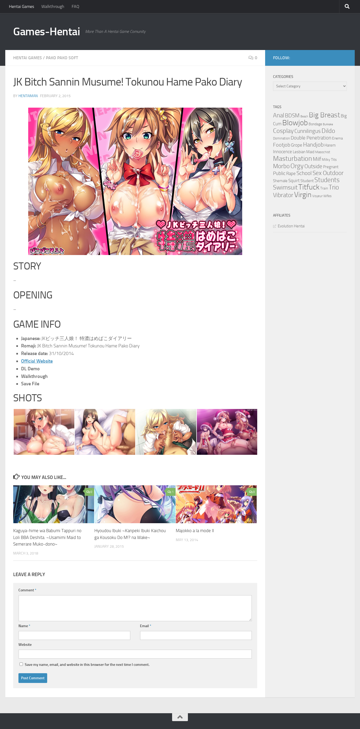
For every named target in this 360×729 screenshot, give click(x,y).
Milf (317, 159)
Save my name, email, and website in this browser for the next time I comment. (87, 664)
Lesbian (299, 151)
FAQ (75, 6)
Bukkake (328, 124)
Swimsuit (285, 187)
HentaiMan (28, 96)
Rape (291, 173)
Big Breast (324, 115)
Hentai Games (21, 6)
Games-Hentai (46, 31)
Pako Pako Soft (62, 57)
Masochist (322, 152)
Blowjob (295, 122)
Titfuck (308, 187)
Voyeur (317, 196)
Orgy (297, 166)
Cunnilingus (307, 131)
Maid (310, 151)
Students (327, 180)
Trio (334, 187)
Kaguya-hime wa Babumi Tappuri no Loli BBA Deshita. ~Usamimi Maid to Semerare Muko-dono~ (47, 537)
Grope (296, 145)
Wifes (327, 196)
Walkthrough (52, 6)
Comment (27, 590)
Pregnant (330, 166)
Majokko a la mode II (195, 530)
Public (279, 173)
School (304, 173)
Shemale (280, 180)
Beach (304, 116)
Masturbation (292, 158)
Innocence (282, 151)
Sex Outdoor (328, 173)
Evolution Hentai (291, 226)
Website (25, 644)
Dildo (328, 130)
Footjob (281, 145)
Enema (337, 138)
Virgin (303, 194)
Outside (313, 166)
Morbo (281, 166)
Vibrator (283, 195)
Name (24, 626)
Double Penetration (311, 138)
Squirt (294, 180)
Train (324, 188)
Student (307, 180)
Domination (281, 138)
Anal (278, 115)
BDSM (292, 115)
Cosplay (283, 130)
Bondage (315, 124)
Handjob (313, 144)
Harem (330, 145)
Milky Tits (329, 159)
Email (145, 626)
